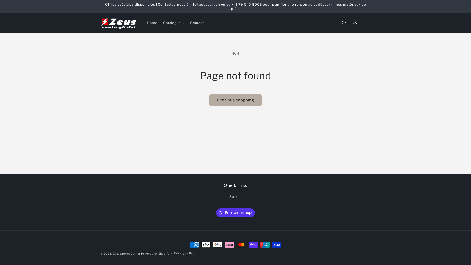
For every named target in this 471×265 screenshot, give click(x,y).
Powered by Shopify (155, 253)
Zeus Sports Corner (126, 253)
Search (235, 196)
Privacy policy (184, 253)
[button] (173, 23)
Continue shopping (235, 100)
